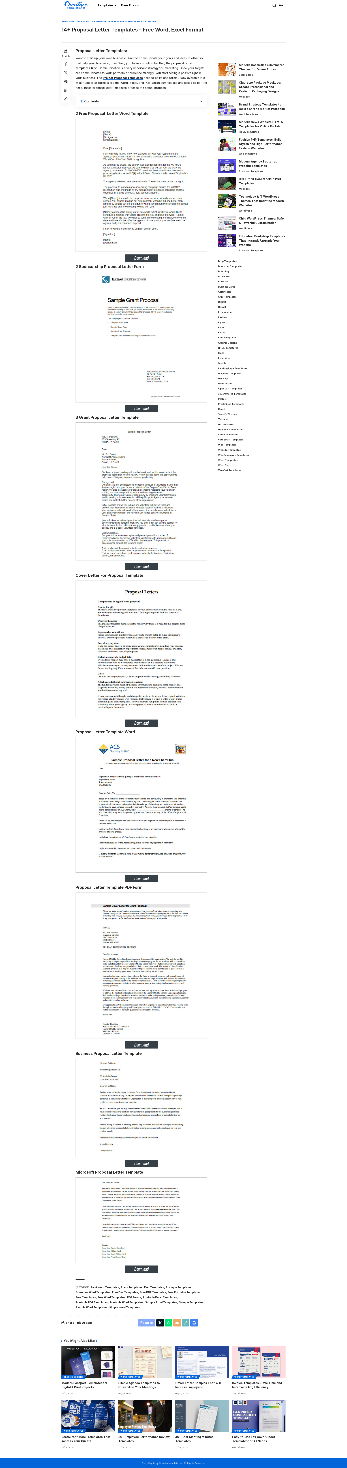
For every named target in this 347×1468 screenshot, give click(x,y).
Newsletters (225, 383)
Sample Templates (191, 1302)
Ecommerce (246, 74)
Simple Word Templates (124, 1307)
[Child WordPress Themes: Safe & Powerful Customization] (227, 223)
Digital (222, 301)
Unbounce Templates (230, 429)
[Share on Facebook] (65, 64)
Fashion (222, 317)
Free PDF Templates (153, 1292)
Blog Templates (227, 261)
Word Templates (79, 21)
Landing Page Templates (232, 368)
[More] (203, 1322)
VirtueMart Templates (230, 439)
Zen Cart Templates (229, 470)
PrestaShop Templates (231, 403)
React (221, 409)
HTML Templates (249, 131)
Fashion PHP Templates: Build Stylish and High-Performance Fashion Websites (260, 144)
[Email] (177, 1322)
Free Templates (86, 1297)
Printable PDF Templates (92, 1302)
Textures (223, 419)
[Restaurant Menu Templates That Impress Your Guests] (88, 1416)
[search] (274, 5)
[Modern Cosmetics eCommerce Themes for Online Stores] (227, 69)
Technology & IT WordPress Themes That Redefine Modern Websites (261, 201)
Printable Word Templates (126, 1302)
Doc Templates (154, 1287)
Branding (223, 271)
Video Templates (228, 434)
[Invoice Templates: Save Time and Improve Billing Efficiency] (259, 1362)
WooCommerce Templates (233, 455)
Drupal (222, 306)
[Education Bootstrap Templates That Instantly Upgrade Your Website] (227, 240)
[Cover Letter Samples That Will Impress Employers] (202, 1362)
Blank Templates (132, 1287)
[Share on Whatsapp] (65, 90)
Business (223, 281)
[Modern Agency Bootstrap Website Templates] (227, 166)
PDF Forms (134, 1297)
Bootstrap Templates (251, 171)
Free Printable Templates (184, 1292)
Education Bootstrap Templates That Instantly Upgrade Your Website (262, 240)
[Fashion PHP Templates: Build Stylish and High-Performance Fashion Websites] (227, 144)
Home (64, 21)
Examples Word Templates (93, 1292)
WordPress (245, 210)
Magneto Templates (229, 373)
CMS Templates (227, 296)
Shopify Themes (227, 414)
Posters (222, 398)
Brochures (224, 276)
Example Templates (179, 1287)
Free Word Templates (111, 1297)
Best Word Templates (105, 1287)
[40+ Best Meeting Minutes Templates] (202, 1416)
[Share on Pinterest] (65, 81)
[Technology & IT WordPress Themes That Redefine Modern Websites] (227, 201)
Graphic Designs (227, 342)
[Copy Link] (65, 98)
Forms (221, 332)
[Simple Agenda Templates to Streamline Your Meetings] (145, 1362)
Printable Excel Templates (160, 1297)
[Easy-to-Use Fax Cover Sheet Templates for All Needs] (259, 1416)
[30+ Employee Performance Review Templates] (145, 1416)
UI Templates (226, 424)
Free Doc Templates (125, 1292)
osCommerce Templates (232, 393)
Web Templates (248, 153)
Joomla (222, 363)
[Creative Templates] (76, 5)
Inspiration (224, 358)
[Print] (194, 1322)
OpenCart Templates (230, 388)
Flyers (221, 322)
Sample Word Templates (92, 1307)
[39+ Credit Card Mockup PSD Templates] (227, 183)
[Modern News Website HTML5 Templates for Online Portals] (227, 126)
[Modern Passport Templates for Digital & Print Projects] (88, 1362)
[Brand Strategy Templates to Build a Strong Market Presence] (227, 109)
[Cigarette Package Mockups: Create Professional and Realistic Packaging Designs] (227, 87)
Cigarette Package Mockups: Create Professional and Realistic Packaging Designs (260, 87)
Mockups (244, 96)
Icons (221, 352)
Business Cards (226, 286)
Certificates (224, 291)
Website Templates (229, 449)
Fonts (221, 327)
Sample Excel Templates (161, 1302)
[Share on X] (65, 72)
